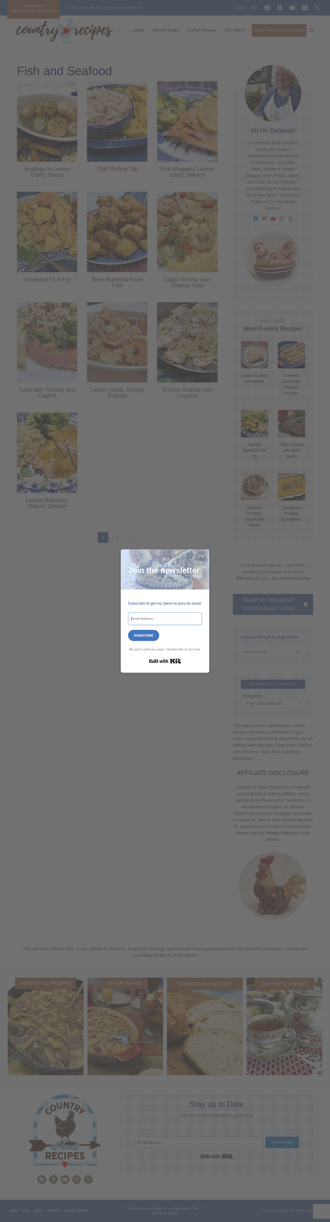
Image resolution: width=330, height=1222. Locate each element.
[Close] (202, 556)
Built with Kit (165, 661)
